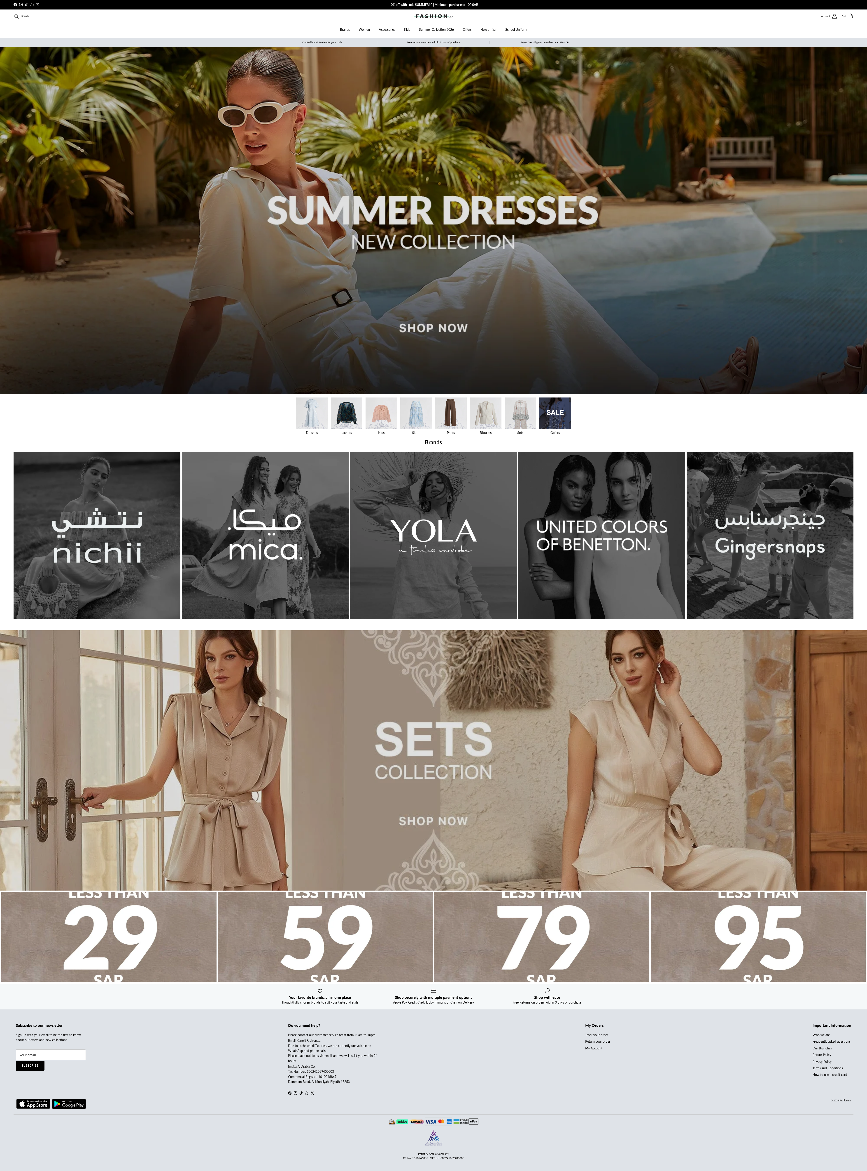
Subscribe (30, 1065)
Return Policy (822, 1055)
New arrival (488, 29)
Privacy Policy (822, 1061)
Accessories (387, 29)
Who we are (821, 1035)
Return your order (597, 1041)
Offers (467, 29)
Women (364, 29)
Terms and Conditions (828, 1068)
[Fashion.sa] (433, 16)
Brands (345, 29)
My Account (593, 1048)
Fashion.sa (845, 1100)
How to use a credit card (830, 1075)
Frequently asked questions (832, 1041)
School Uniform (516, 29)
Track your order (596, 1035)
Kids (407, 29)
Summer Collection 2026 (436, 29)
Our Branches (822, 1048)
